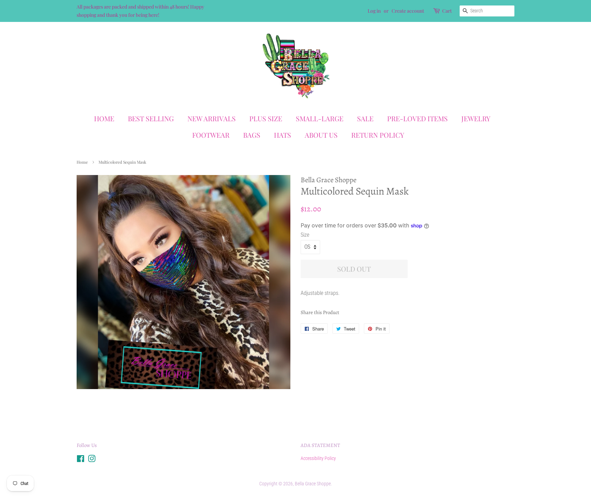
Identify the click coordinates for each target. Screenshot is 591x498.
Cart (447, 11)
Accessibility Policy (318, 458)
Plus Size (265, 118)
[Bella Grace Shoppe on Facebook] (80, 460)
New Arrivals (211, 118)
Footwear (210, 134)
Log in (374, 11)
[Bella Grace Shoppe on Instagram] (91, 460)
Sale (365, 118)
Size (305, 235)
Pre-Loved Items (417, 118)
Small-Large (319, 118)
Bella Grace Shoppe (313, 483)
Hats (282, 134)
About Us (321, 134)
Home (104, 118)
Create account (408, 11)
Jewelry (475, 118)
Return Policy (377, 134)
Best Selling (151, 118)
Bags (251, 134)
